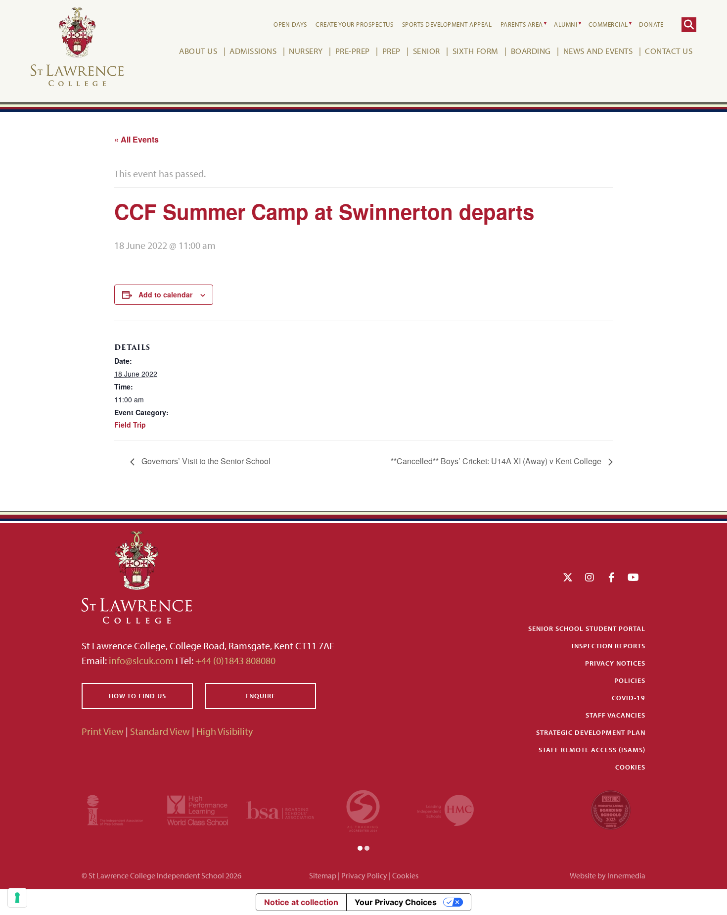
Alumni (565, 24)
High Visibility (224, 731)
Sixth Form (476, 51)
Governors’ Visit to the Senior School (205, 461)
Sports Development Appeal (447, 24)
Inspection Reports (608, 645)
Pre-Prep (352, 51)
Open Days (290, 24)
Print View (103, 731)
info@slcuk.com (141, 660)
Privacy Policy (364, 875)
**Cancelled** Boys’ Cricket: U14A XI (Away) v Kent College (497, 461)
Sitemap (322, 875)
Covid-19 (628, 697)
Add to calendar (165, 294)
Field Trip (130, 425)
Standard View (160, 731)
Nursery (306, 51)
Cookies (630, 767)
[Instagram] (589, 577)
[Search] (689, 24)
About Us (198, 51)
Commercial (608, 24)
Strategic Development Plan (590, 732)
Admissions (252, 51)
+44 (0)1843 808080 (234, 660)
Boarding (531, 51)
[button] (360, 847)
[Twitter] (568, 577)
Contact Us (668, 51)
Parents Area (521, 24)
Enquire (260, 695)
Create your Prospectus (354, 24)
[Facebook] (611, 577)
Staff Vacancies (615, 715)
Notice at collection (301, 902)
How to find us (137, 695)
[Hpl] (197, 809)
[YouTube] (633, 577)
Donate (651, 24)
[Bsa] (280, 809)
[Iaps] (115, 809)
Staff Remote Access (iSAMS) (592, 749)
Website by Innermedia (607, 875)
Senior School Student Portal (586, 628)
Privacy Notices (615, 663)
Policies (629, 680)
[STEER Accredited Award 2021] (363, 809)
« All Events (136, 139)
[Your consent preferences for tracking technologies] (17, 897)
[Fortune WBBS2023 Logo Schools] (611, 809)
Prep (391, 51)
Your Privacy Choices (396, 902)
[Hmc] (445, 809)
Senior (426, 51)
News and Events (598, 51)
